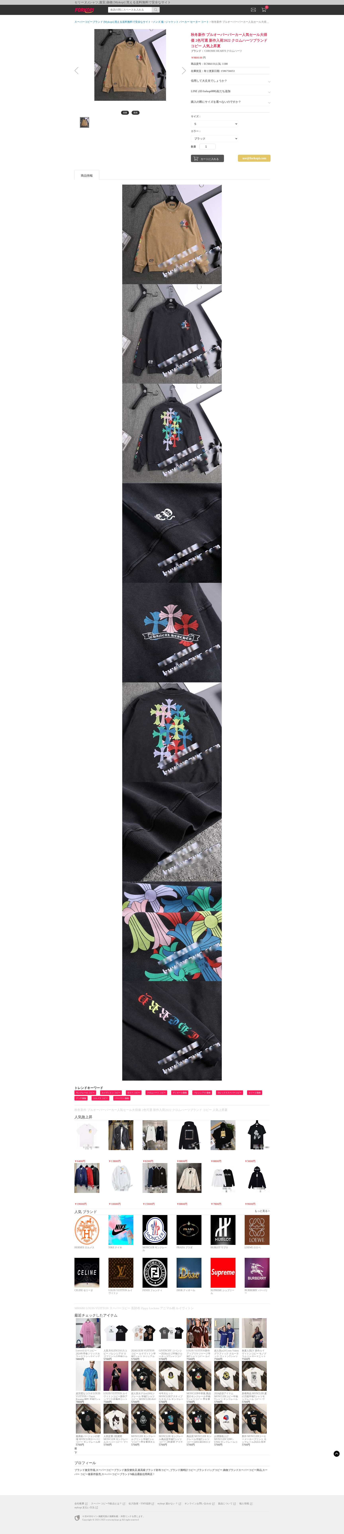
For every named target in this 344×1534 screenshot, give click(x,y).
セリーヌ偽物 (255, 1093)
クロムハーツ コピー (156, 1093)
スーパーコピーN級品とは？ (106, 1503)
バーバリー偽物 (122, 1098)
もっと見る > (262, 1210)
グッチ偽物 (81, 1098)
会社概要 (79, 1503)
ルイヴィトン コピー (111, 1093)
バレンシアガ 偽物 (202, 1093)
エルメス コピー (100, 1098)
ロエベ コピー (133, 1093)
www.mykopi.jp (113, 1519)
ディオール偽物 (180, 1093)
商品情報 (87, 175)
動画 (136, 113)
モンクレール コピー (85, 1093)
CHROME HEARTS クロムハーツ (223, 50)
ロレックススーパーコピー (229, 1093)
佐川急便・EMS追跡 (140, 1503)
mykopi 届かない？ (167, 1503)
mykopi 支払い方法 (84, 1507)
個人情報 (244, 1503)
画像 (125, 113)
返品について (225, 1503)
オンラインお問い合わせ (198, 1503)
